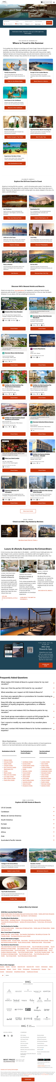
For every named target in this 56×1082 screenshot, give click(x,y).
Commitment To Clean (42, 1045)
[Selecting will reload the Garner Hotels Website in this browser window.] (47, 1009)
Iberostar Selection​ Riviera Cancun (43, 422)
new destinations (20, 290)
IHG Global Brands (24, 1037)
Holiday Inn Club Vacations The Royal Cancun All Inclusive (14, 385)
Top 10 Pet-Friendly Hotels (25, 952)
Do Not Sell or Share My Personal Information (28, 1054)
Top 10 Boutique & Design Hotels (27, 955)
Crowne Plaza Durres (39, 348)
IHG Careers (23, 1035)
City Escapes (16, 914)
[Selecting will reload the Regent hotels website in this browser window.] (19, 991)
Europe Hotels (16, 940)
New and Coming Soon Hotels (28, 914)
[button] (54, 2)
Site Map (39, 1053)
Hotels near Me (5, 934)
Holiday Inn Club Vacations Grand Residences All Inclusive (15, 418)
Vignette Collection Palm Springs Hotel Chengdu (43, 491)
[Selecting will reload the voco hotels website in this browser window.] (24, 1000)
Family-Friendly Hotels (7, 928)
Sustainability (23, 1045)
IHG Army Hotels (24, 1043)
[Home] (2, 975)
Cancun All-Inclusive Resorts (42, 920)
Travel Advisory (40, 1043)
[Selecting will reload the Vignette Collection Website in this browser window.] (37, 991)
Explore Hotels (40, 1035)
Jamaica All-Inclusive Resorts (28, 922)
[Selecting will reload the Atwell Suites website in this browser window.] (19, 1019)
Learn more (41, 1065)
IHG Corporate (40, 1047)
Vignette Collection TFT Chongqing (12, 491)
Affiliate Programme (41, 1039)
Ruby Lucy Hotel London (12, 458)
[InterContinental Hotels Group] (4, 2)
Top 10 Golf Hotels (20, 950)
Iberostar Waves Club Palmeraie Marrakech (42, 316)
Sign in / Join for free (47, 2)
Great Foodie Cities (6, 914)
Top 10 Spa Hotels (11, 955)
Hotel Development (41, 1037)
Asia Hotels (24, 940)
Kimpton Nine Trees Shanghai (13, 311)
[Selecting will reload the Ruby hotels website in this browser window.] (32, 1000)
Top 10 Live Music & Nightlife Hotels (37, 950)
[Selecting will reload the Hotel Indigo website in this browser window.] (8, 1000)
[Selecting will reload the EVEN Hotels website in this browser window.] (19, 1009)
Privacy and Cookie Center (43, 1051)
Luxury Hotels (15, 934)
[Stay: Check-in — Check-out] (18, 24)
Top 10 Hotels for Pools (26, 954)
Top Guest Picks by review (8, 946)
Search (49, 22)
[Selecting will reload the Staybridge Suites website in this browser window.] (28, 1019)
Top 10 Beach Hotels (23, 948)
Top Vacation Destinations (27, 934)
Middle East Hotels (37, 942)
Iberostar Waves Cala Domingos (14, 353)
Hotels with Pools (43, 914)
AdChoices (39, 1049)
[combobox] (9, 24)
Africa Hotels (47, 942)
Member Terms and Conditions (27, 1049)
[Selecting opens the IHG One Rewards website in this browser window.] (28, 1026)
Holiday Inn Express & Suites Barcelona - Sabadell (41, 455)
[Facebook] (5, 1035)
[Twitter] (8, 1035)
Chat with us (23, 1041)
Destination (6, 21)
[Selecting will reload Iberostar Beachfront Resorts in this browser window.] (47, 1000)
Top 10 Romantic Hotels (23, 946)
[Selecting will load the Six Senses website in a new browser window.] (9, 991)
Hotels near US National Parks (24, 928)
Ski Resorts (8, 915)
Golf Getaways (32, 915)
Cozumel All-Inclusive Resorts (10, 922)
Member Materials (24, 1047)
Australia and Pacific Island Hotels (38, 940)
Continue (28, 1079)
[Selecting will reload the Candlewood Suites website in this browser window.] (47, 1019)
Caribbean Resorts (15, 920)
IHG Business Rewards (42, 1041)
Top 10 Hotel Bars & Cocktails (40, 946)
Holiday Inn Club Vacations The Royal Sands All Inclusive (42, 385)
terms (44, 1073)
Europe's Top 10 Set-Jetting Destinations (21, 621)
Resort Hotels (16, 915)
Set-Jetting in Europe (42, 934)
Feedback (22, 1056)
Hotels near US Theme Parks (42, 928)
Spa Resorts (24, 915)
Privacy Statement (45, 1074)
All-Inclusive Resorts (27, 920)
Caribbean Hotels (6, 940)
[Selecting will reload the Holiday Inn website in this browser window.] (37, 1009)
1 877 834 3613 (20, 1061)
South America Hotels (24, 942)
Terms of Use (23, 1051)
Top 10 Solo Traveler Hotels (42, 952)
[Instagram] (11, 1035)
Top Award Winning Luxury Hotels (20, 936)
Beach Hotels (5, 920)
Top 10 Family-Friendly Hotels (39, 948)
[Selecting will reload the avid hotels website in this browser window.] (9, 1019)
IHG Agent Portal (24, 1039)
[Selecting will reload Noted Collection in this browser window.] (16, 1000)
